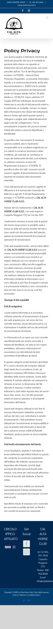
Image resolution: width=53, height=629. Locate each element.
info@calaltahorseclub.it (27, 5)
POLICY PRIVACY (20, 595)
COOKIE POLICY (34, 595)
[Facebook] (26, 543)
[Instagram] (26, 552)
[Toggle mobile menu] (47, 17)
